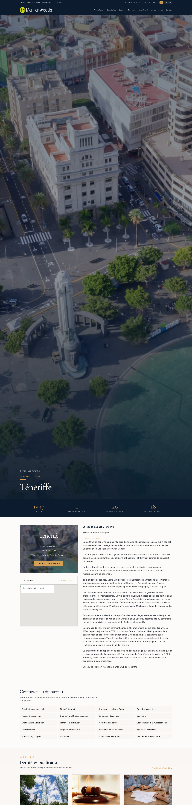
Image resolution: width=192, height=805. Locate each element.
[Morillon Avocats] (36, 10)
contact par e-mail (92, 538)
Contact (169, 10)
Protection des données (109, 723)
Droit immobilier (28, 729)
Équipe (122, 10)
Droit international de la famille (111, 709)
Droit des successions (146, 709)
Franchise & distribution (70, 723)
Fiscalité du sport (67, 709)
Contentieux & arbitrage (109, 716)
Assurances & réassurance (148, 736)
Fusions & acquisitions (31, 716)
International (143, 10)
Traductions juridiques (31, 736)
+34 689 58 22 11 (150, 2)
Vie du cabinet (157, 10)
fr (161, 2)
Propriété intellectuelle (70, 729)
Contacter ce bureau (47, 563)
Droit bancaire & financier (33, 723)
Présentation (99, 10)
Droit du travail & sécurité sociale (74, 716)
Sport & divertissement (146, 729)
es (170, 2)
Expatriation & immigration (110, 736)
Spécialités (111, 10)
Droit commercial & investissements (152, 723)
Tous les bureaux (31, 471)
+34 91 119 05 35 (133, 2)
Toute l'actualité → (162, 768)
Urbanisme (64, 736)
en (166, 2)
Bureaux (131, 10)
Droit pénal (141, 716)
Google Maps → (68, 580)
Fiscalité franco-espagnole (33, 709)
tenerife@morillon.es (49, 547)
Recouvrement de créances (111, 729)
